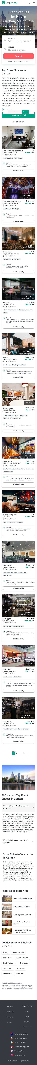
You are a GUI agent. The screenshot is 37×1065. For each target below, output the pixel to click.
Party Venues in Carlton (22, 906)
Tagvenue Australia (21, 1034)
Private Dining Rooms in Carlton (22, 923)
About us (10, 1006)
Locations (27, 1022)
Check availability (18, 170)
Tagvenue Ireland (20, 1042)
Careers (9, 1022)
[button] (28, 3)
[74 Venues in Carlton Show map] (18, 110)
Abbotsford (7, 973)
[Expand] (33, 3)
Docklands (20, 968)
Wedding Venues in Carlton (23, 915)
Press (27, 1011)
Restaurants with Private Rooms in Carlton (22, 931)
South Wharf (7, 968)
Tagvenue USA (19, 1055)
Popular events (27, 1027)
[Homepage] (9, 3)
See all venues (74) (18, 115)
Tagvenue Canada (20, 1038)
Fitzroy (5, 952)
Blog (27, 1016)
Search (18, 56)
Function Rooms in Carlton (23, 898)
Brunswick (19, 973)
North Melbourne (9, 963)
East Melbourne (22, 957)
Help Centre (10, 1012)
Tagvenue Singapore (21, 1047)
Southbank (24, 963)
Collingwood (7, 957)
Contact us (9, 1017)
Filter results (20, 122)
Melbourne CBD (18, 952)
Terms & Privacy (27, 1006)
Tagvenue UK (19, 1051)
